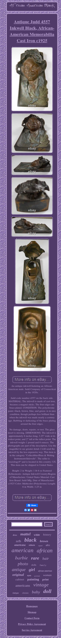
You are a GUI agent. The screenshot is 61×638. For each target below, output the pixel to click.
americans (22, 585)
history (47, 534)
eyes (29, 575)
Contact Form (32, 618)
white (37, 534)
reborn (32, 545)
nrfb (18, 541)
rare (35, 558)
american (23, 550)
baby (36, 592)
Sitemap (32, 612)
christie (25, 593)
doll (47, 591)
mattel (25, 534)
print (45, 579)
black (30, 540)
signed (40, 546)
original (18, 575)
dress (15, 535)
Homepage (32, 606)
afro (48, 545)
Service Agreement (32, 630)
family (43, 565)
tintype (16, 592)
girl (32, 569)
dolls (33, 565)
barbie (21, 557)
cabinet (19, 579)
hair (45, 559)
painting (33, 579)
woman (47, 575)
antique (19, 569)
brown (44, 541)
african (45, 550)
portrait (37, 576)
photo (23, 563)
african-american (45, 571)
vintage (41, 584)
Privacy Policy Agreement (32, 624)
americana (20, 545)
